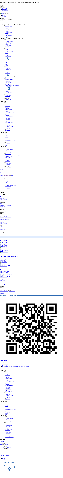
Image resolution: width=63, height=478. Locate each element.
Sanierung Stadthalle (8, 45)
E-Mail (1, 444)
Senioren (6, 136)
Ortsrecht (6, 34)
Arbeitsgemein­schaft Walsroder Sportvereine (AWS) (12, 85)
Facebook (1, 172)
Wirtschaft (5, 94)
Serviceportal (4, 16)
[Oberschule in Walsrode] (31, 259)
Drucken (1, 368)
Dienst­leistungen (7, 49)
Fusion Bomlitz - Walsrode (9, 107)
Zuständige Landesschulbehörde (7, 284)
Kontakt (5, 54)
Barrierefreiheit (4, 459)
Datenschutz (3, 458)
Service (5, 48)
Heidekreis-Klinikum (8, 68)
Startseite (3, 15)
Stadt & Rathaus (4, 101)
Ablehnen (2, 5)
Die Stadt (5, 25)
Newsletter (6, 53)
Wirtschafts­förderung (8, 95)
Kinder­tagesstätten (7, 143)
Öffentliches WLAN (8, 128)
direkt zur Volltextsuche (5, 9)
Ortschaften (7, 103)
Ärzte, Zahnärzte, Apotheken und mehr (10, 67)
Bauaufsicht (7, 91)
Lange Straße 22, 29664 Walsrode (6, 447)
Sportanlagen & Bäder (8, 86)
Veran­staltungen (7, 81)
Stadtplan (6, 28)
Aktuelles (5, 39)
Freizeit (5, 83)
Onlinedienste (7, 52)
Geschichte (6, 27)
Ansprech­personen (8, 56)
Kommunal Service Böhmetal (9, 168)
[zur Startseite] (2, 13)
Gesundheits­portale (8, 69)
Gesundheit (5, 66)
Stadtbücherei (7, 72)
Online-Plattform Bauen (8, 92)
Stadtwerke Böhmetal (8, 99)
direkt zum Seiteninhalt (5, 11)
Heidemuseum (7, 150)
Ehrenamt (6, 65)
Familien (6, 63)
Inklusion (6, 64)
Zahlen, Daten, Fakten (8, 26)
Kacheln (7, 237)
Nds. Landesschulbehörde (3, 285)
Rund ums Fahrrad (8, 154)
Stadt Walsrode (2, 441)
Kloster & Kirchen (7, 80)
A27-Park (6, 121)
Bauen (5, 90)
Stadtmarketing (7, 97)
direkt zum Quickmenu (5, 8)
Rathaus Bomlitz (2, 206)
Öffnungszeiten (7, 131)
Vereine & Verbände (8, 84)
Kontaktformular (6, 444)
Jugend (6, 62)
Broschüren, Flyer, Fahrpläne (9, 51)
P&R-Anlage (7, 46)
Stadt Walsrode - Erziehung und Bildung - (3, 199)
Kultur (5, 78)
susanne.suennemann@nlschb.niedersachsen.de (7, 291)
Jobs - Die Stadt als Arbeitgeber (9, 35)
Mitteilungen (7, 40)
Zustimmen (2, 6)
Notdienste (6, 139)
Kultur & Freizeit (4, 146)
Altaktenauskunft (7, 161)
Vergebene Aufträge (8, 43)
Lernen (5, 142)
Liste (10, 237)
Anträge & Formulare (8, 125)
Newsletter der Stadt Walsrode (9, 295)
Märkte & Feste (7, 157)
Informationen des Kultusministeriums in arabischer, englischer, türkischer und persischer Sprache (15, 366)
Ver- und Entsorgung (6, 98)
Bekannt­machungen (8, 114)
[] (10, 19)
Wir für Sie (3, 113)
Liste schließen (2, 293)
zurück (4, 368)
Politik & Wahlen (7, 31)
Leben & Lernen (4, 132)
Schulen (6, 71)
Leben (4, 60)
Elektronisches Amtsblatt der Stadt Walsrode (11, 110)
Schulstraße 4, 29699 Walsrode (4, 219)
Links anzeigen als (2, 237)
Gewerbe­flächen (7, 96)
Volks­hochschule (7, 73)
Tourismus (5, 147)
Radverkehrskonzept (8, 44)
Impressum (3, 457)
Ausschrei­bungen (7, 42)
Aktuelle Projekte (7, 118)
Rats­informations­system (8, 32)
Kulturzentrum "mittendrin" (9, 79)
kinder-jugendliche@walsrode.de (5, 205)
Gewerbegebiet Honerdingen (9, 47)
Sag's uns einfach (7, 55)
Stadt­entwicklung (7, 29)
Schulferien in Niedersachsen (6, 365)
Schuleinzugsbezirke (5, 364)
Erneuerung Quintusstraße (9, 41)
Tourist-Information (8, 77)
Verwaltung (7, 33)
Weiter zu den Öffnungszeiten (5, 455)
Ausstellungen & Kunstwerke (9, 82)
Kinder (6, 61)
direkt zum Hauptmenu (5, 10)
